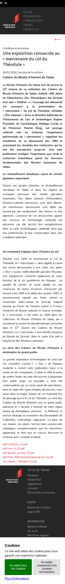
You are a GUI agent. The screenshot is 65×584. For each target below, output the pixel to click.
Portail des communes (41, 492)
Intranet (32, 488)
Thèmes (28, 25)
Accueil (28, 12)
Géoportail (34, 479)
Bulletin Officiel (37, 526)
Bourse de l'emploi (39, 507)
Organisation (32, 16)
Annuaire (32, 475)
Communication (33, 20)
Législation (34, 484)
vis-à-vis (32, 531)
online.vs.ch (31, 29)
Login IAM (33, 512)
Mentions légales (38, 535)
